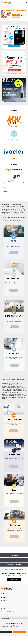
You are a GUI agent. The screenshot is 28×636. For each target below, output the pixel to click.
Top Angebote (14, 164)
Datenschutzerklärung (6, 627)
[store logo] (7, 2)
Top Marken (14, 110)
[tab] (14, 594)
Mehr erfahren (13, 252)
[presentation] (23, 182)
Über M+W (4, 597)
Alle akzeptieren (20, 632)
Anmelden (14, 579)
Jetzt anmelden (14, 466)
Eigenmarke (4, 604)
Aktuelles (4, 600)
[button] (10, 158)
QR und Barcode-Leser (8, 189)
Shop (2, 594)
